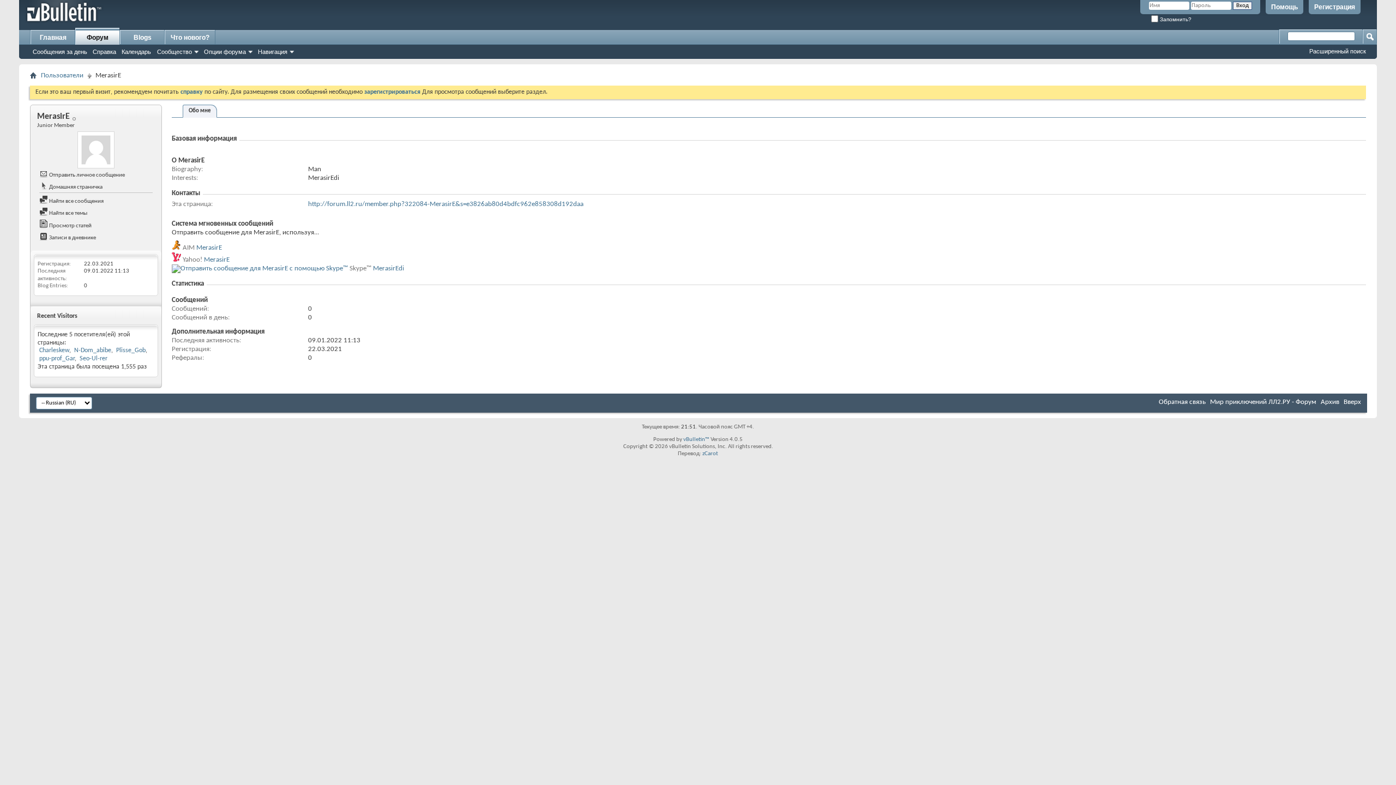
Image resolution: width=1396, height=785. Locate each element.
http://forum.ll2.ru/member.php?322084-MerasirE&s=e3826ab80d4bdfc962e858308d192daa (445, 204)
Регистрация (1334, 7)
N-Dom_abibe (92, 350)
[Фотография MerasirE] (96, 150)
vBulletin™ (696, 440)
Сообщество (174, 52)
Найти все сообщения (76, 201)
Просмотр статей (70, 226)
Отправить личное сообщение (86, 175)
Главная (53, 37)
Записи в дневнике (72, 238)
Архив (1330, 402)
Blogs (143, 37)
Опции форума (225, 52)
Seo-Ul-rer (93, 358)
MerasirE (209, 247)
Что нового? (190, 37)
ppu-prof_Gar (57, 358)
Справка (104, 52)
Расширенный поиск (1337, 51)
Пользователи (62, 75)
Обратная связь (1182, 402)
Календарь (136, 52)
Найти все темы (67, 213)
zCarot (710, 454)
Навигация (272, 52)
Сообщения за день (60, 52)
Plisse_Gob (131, 350)
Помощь (1284, 7)
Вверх (1352, 402)
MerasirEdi (388, 268)
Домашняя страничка (75, 187)
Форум (98, 37)
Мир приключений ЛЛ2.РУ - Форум (1263, 402)
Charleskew (54, 350)
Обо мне (200, 111)
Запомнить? (1175, 19)
